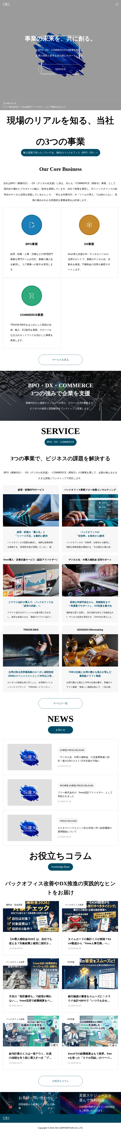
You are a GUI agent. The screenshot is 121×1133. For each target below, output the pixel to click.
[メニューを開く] (117, 4)
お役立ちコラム (60, 1081)
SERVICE (60, 69)
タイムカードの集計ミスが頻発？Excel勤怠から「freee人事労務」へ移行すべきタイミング (89, 943)
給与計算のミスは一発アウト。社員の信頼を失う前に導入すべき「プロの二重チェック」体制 (30, 1058)
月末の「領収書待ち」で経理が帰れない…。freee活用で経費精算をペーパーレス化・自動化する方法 (31, 1000)
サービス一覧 (60, 703)
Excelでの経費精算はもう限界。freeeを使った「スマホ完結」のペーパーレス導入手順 (90, 1058)
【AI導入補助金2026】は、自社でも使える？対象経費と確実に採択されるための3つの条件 (30, 943)
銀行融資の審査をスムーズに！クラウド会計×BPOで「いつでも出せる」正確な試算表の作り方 (89, 1000)
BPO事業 (64, 785)
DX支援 (70, 962)
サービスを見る (60, 359)
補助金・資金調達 (14, 905)
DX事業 (63, 750)
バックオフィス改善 (74, 905)
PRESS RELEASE (76, 750)
